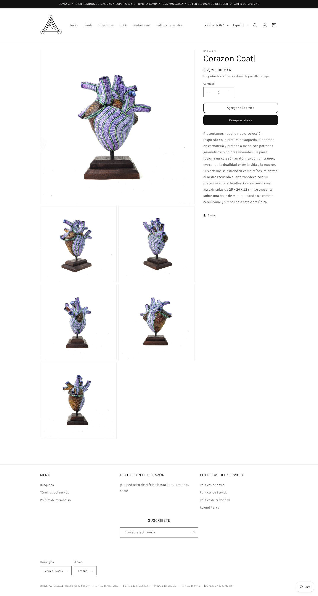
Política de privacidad (135, 585)
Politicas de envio (212, 485)
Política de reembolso (55, 500)
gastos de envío (217, 76)
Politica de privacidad (215, 500)
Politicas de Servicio (214, 492)
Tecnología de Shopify (77, 586)
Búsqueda (47, 485)
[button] (255, 25)
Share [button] (212, 215)
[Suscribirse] (193, 532)
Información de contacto (218, 585)
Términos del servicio (55, 492)
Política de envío (190, 585)
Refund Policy (209, 507)
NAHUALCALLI (56, 586)
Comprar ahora (240, 120)
